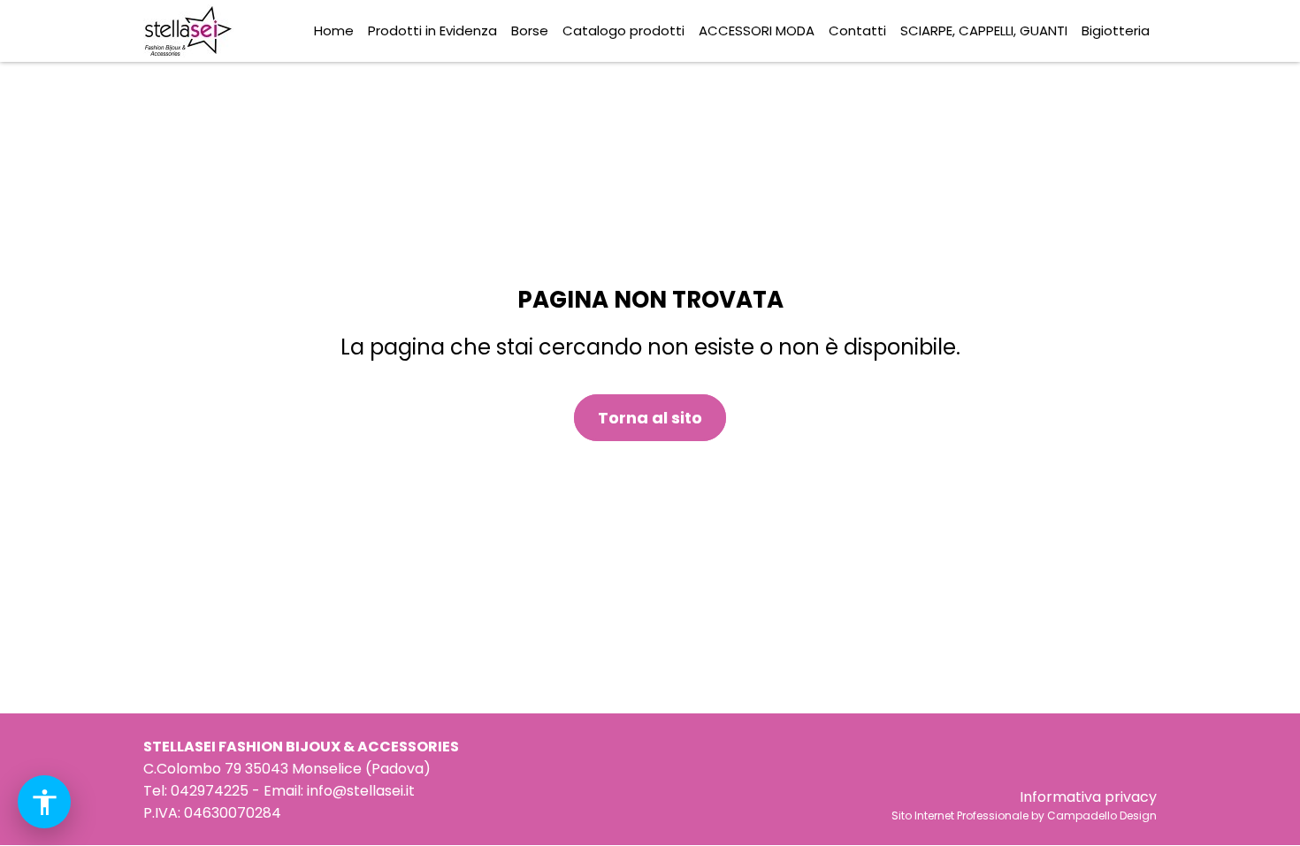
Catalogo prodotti (623, 30)
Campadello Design (1102, 815)
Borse (529, 30)
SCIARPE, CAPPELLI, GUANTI (983, 30)
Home (334, 30)
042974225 (210, 791)
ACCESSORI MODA (756, 30)
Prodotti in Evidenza (432, 30)
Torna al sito (650, 418)
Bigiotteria (1116, 30)
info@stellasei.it (361, 791)
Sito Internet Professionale (960, 815)
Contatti (857, 30)
